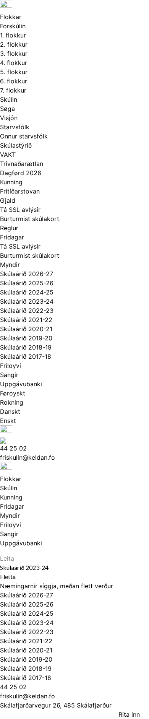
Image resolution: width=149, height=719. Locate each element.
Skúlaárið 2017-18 (25, 356)
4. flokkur (13, 63)
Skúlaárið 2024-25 (26, 292)
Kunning (11, 182)
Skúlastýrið (16, 145)
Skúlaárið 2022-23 (26, 310)
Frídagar (12, 237)
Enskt (8, 421)
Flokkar (10, 17)
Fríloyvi (10, 365)
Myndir (10, 264)
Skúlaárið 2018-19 (26, 347)
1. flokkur (13, 35)
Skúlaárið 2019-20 (26, 338)
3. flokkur (14, 53)
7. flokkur (13, 90)
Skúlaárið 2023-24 (26, 301)
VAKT (8, 154)
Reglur (9, 228)
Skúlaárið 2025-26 (26, 283)
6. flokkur (13, 81)
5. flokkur (14, 72)
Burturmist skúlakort (29, 219)
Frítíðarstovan (20, 191)
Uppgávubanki (21, 384)
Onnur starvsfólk (24, 136)
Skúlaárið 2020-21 (26, 329)
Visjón (9, 118)
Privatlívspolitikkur (33, 714)
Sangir (9, 375)
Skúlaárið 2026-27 (26, 274)
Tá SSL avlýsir (20, 209)
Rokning (11, 402)
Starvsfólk (14, 127)
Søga (7, 108)
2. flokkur (14, 44)
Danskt (10, 411)
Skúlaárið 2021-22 (26, 320)
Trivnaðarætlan (21, 164)
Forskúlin (13, 26)
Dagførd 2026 (20, 173)
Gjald (7, 200)
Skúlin (8, 99)
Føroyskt (12, 393)
